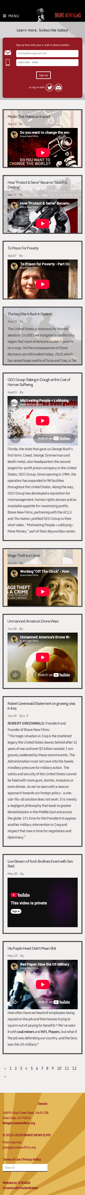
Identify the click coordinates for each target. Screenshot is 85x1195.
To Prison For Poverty (23, 248)
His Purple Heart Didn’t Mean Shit (32, 948)
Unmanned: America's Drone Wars (33, 621)
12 (74, 1068)
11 (66, 1068)
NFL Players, (50, 1032)
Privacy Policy (32, 1159)
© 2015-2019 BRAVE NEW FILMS (27, 1135)
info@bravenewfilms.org (19, 1123)
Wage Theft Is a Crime (24, 555)
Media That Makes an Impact (29, 116)
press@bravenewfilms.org (19, 1147)
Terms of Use (11, 1159)
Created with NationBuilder (20, 1187)
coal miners (25, 1032)
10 (59, 1068)
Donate (42, 1103)
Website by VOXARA (16, 1182)
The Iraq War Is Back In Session (30, 314)
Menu (13, 16)
